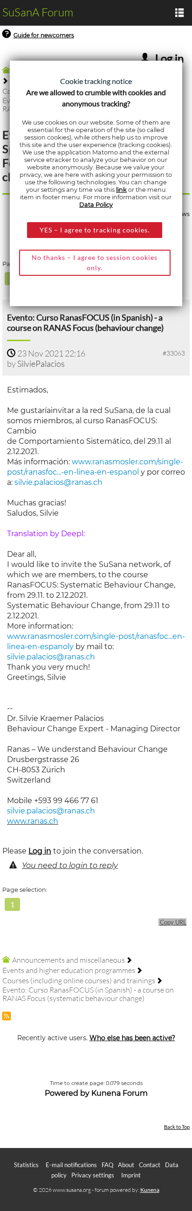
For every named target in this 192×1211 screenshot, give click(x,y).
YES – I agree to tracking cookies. (95, 230)
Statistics (26, 1165)
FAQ (107, 1165)
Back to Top (177, 1127)
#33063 (174, 353)
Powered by (67, 1093)
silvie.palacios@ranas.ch (58, 482)
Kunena (149, 1190)
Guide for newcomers (44, 35)
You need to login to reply (70, 865)
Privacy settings (92, 1175)
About (126, 1165)
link (121, 189)
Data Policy (96, 204)
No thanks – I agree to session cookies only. (95, 262)
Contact (149, 1165)
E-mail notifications (71, 1165)
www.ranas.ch (32, 821)
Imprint (131, 1175)
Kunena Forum (119, 1093)
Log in (39, 851)
